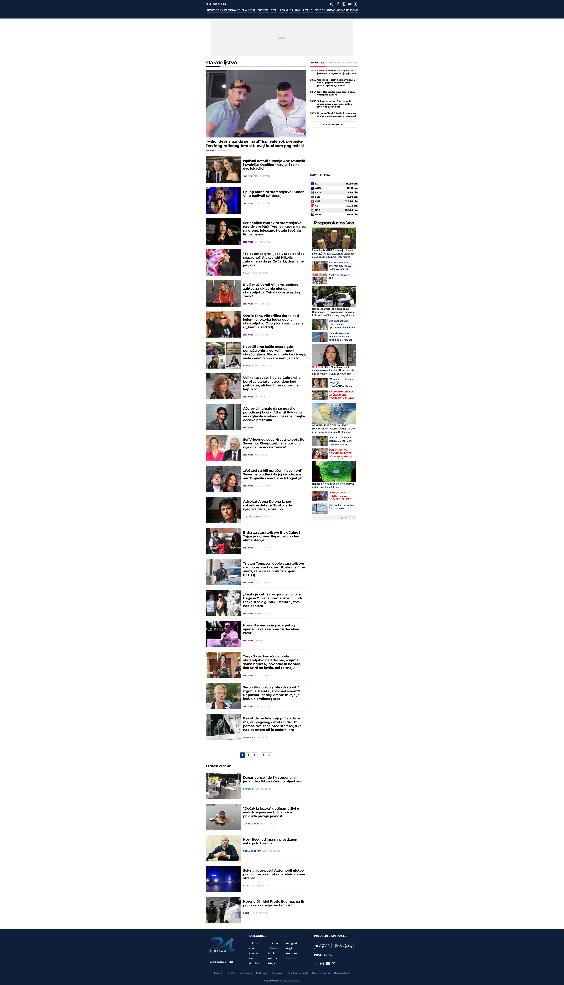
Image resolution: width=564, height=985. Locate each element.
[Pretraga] (331, 4)
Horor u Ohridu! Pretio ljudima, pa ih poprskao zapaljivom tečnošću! (273, 903)
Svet (274, 10)
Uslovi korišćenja (321, 973)
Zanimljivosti (251, 824)
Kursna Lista (320, 175)
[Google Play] (344, 946)
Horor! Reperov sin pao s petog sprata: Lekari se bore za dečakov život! (271, 629)
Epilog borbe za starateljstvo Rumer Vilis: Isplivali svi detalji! (273, 194)
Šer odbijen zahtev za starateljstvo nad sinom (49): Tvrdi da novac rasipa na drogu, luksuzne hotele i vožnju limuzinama (274, 228)
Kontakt (231, 973)
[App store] (323, 946)
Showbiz (263, 10)
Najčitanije (334, 62)
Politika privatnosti (298, 973)
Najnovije (213, 10)
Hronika (283, 10)
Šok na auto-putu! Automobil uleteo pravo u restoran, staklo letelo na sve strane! (274, 874)
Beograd (291, 943)
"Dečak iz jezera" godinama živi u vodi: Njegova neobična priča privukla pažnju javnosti (271, 812)
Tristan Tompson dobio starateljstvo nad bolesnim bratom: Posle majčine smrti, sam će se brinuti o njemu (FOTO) (274, 569)
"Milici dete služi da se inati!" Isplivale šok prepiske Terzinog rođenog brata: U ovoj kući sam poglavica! (255, 143)
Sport (252, 10)
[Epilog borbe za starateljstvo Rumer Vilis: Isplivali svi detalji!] (223, 200)
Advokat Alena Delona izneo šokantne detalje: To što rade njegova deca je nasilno (267, 505)
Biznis (318, 10)
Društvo (295, 10)
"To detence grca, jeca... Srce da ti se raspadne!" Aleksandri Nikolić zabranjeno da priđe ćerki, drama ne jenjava (274, 259)
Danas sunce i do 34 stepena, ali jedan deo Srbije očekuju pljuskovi (272, 779)
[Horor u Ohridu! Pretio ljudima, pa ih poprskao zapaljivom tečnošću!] (223, 910)
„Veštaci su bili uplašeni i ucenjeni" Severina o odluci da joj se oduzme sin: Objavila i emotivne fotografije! (272, 474)
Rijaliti (210, 150)
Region (247, 886)
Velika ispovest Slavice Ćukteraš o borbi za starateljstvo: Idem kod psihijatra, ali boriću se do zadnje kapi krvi (272, 383)
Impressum (246, 973)
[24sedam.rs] (216, 4)
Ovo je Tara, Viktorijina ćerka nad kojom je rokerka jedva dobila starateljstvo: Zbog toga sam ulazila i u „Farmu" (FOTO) (274, 321)
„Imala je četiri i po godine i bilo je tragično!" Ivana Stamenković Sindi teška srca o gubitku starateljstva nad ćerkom (272, 600)
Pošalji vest (277, 973)
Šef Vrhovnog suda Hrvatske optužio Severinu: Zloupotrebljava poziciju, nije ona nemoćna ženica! (273, 443)
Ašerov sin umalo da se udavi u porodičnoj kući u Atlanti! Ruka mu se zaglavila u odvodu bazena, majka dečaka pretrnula (274, 414)
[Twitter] (355, 4)
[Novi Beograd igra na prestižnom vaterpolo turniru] (223, 848)
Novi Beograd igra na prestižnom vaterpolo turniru (270, 841)
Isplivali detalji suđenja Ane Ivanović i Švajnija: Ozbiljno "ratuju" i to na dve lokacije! (274, 165)
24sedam (270, 981)
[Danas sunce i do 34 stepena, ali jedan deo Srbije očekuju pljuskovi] (223, 786)
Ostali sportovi (252, 851)
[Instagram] (343, 4)
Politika (242, 10)
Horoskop (352, 10)
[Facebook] (338, 4)
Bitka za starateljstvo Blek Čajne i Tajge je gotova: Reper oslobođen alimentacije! (271, 536)
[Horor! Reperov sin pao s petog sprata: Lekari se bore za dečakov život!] (223, 634)
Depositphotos (342, 973)
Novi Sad (292, 958)
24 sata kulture (252, 517)
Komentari (350, 62)
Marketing (261, 973)
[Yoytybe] (349, 4)
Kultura (329, 10)
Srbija (340, 10)
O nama (218, 973)
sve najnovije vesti (334, 124)
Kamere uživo (228, 10)
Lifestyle (307, 10)
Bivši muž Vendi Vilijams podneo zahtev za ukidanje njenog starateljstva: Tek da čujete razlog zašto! (271, 290)
